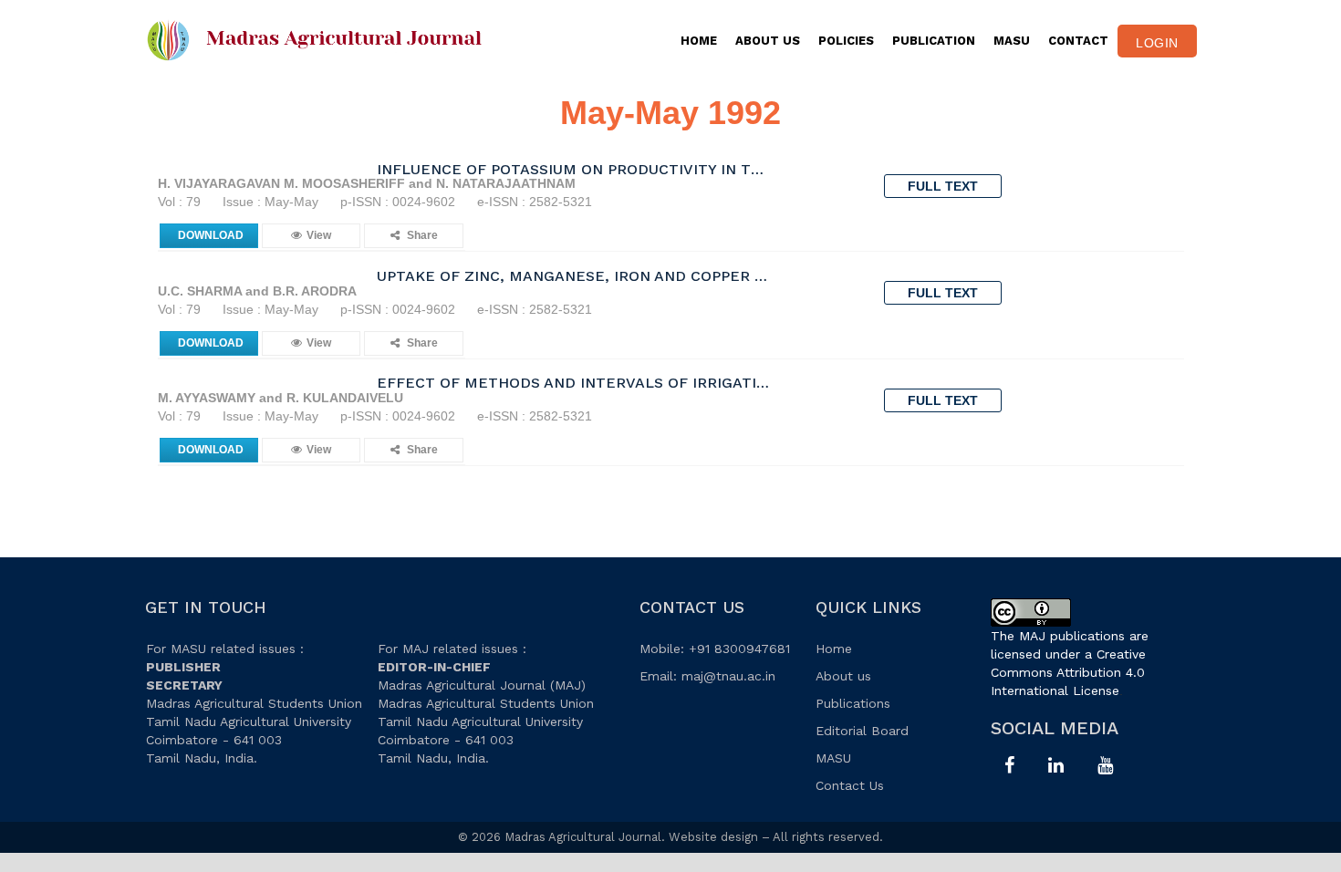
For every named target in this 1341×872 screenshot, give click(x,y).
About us (843, 676)
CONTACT (1078, 40)
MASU (1011, 40)
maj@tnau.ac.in (728, 676)
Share (421, 235)
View (319, 235)
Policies (846, 40)
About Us (767, 40)
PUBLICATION (933, 40)
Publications (853, 703)
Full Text (943, 186)
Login (1157, 43)
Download (211, 235)
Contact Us (850, 785)
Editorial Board (862, 730)
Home (699, 40)
